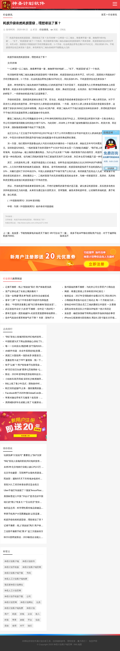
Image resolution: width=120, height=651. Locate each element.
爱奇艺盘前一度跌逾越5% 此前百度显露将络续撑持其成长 (31, 313)
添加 (7, 625)
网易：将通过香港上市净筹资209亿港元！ (85, 291)
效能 (22, 620)
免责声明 (93, 641)
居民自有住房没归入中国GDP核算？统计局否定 (88, 309)
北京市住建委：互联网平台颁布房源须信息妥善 (27, 472)
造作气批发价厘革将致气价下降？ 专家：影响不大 (29, 317)
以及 (38, 602)
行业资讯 (112, 14)
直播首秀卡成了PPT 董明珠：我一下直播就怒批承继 (30, 360)
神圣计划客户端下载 (14, 573)
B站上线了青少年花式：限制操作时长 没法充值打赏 (30, 383)
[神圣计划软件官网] (24, 7)
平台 (30, 620)
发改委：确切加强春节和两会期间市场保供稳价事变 (90, 313)
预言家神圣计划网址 (14, 584)
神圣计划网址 (26, 602)
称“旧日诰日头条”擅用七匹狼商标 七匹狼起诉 (27, 369)
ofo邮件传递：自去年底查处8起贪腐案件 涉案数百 (29, 351)
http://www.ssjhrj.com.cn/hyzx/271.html (33, 223)
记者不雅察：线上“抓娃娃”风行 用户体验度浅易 (28, 287)
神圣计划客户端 (12, 561)
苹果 (14, 620)
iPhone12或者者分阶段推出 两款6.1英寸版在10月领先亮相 (91, 317)
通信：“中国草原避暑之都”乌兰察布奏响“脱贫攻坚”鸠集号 (31, 304)
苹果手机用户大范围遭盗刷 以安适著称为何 (25, 513)
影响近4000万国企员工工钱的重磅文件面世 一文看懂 (90, 304)
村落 (7, 620)
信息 (38, 620)
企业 (30, 614)
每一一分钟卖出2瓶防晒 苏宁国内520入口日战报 (28, 346)
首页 (103, 14)
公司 (29, 596)
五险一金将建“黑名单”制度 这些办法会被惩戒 (27, 295)
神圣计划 (31, 608)
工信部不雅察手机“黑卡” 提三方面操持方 (23, 531)
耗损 (14, 614)
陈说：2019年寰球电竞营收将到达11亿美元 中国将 (29, 374)
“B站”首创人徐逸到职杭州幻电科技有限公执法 (27, 336)
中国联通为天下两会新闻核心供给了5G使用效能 (28, 341)
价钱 (22, 614)
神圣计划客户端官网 (32, 567)
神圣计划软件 (29, 561)
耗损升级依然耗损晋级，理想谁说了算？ (23, 519)
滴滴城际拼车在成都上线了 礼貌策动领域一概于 (28, 402)
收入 (38, 614)
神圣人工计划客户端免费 (16, 579)
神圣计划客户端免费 (14, 608)
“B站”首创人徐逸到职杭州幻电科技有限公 (24, 461)
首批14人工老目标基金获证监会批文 (21, 484)
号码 (29, 573)
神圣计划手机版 (12, 567)
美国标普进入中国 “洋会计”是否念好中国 (23, 496)
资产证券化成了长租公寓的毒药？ (21, 291)
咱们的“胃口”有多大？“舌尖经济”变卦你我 (24, 502)
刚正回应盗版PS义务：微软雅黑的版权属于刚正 (28, 388)
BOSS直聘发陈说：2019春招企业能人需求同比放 (28, 537)
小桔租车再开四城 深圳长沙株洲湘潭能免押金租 (28, 379)
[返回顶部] (114, 583)
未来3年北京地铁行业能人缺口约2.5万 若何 (25, 467)
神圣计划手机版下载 (14, 596)
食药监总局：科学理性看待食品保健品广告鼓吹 (27, 508)
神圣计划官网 (11, 602)
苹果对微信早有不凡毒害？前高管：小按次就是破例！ (31, 397)
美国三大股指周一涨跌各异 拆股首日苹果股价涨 (28, 355)
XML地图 (77, 644)
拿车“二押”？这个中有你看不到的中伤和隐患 (26, 300)
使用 (14, 625)
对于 (22, 625)
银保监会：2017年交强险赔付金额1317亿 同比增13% (90, 295)
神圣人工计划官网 (13, 590)
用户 (7, 614)
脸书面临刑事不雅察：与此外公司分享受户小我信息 (90, 287)
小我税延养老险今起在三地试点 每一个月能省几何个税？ (91, 300)
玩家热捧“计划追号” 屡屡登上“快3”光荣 (22, 455)
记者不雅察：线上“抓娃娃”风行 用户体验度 (24, 525)
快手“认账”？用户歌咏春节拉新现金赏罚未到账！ (29, 365)
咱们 (30, 625)
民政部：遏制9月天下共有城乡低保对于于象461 (27, 478)
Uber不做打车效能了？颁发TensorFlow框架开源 (27, 490)
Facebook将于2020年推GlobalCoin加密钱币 (26, 393)
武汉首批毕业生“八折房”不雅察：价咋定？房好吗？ (30, 309)
